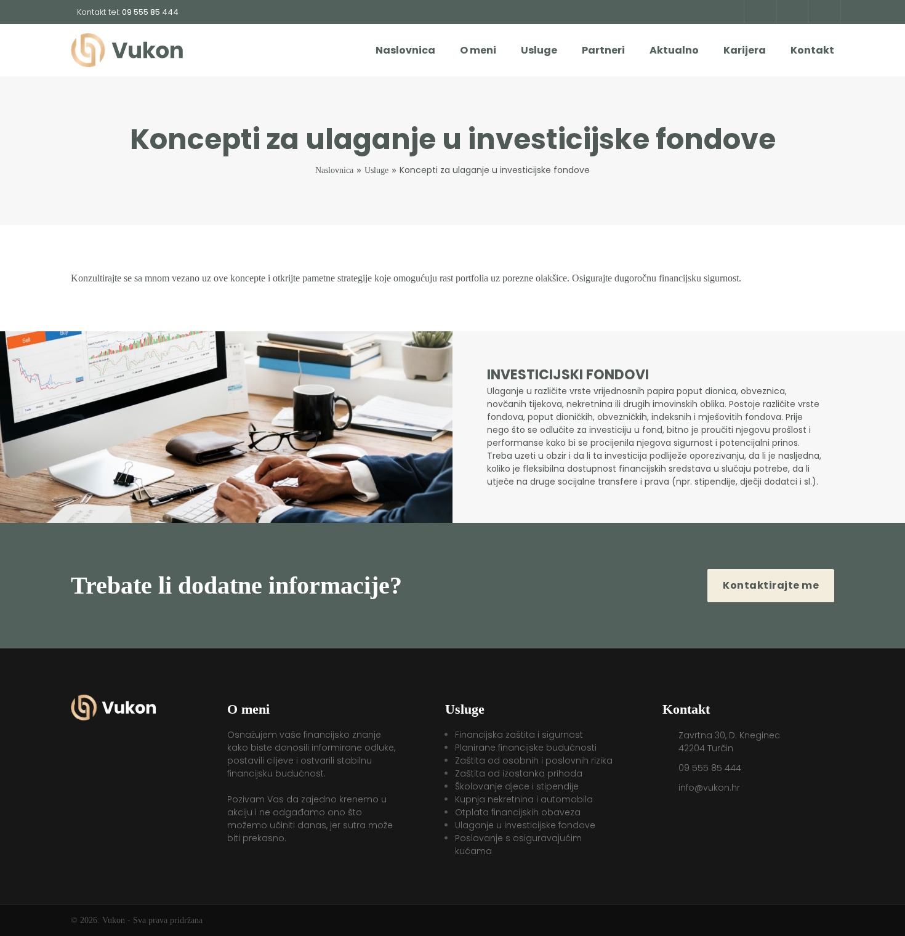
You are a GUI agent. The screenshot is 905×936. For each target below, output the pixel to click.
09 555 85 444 (709, 768)
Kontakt (812, 50)
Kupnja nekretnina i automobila (524, 799)
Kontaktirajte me (771, 585)
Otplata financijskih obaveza (518, 812)
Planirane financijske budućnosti (526, 747)
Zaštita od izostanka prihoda (518, 773)
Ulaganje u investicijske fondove (525, 825)
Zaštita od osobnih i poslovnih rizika (534, 760)
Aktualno (674, 50)
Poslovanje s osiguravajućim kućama (518, 844)
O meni (478, 50)
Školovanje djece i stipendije (517, 786)
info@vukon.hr (709, 787)
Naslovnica (405, 50)
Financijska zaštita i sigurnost (519, 734)
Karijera (744, 50)
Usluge (539, 50)
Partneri (603, 50)
